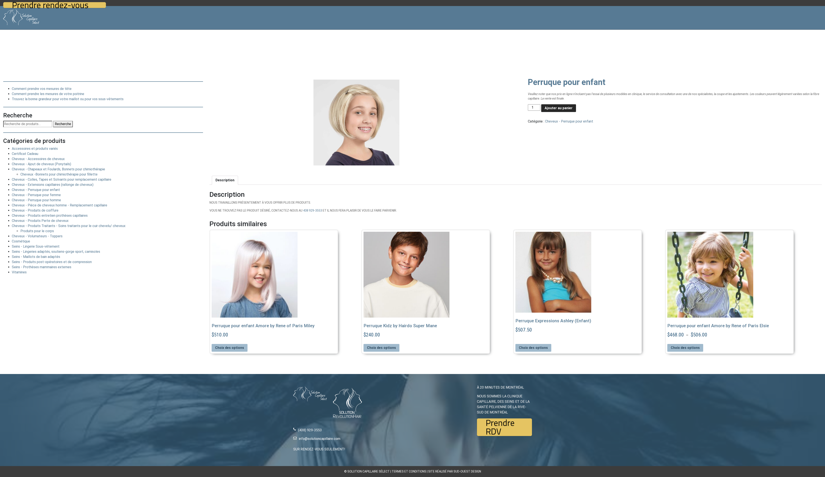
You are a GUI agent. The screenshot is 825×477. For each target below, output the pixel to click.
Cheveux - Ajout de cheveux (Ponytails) (41, 164)
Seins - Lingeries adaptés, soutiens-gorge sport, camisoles (56, 252)
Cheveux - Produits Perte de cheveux (40, 221)
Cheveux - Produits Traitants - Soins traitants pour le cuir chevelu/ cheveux (68, 226)
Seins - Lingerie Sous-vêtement (36, 246)
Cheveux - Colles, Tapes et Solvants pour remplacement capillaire (61, 179)
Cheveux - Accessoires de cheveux (38, 159)
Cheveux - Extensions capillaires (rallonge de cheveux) (52, 185)
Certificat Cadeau (25, 154)
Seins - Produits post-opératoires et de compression (52, 262)
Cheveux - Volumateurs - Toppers (37, 236)
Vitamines (19, 272)
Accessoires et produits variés (35, 149)
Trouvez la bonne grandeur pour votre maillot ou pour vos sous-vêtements (68, 99)
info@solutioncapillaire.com (319, 439)
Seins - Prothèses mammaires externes (41, 267)
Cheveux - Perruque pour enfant (36, 190)
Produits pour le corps (37, 231)
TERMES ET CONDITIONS (409, 471)
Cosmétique (21, 241)
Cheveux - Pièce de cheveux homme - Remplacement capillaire (59, 205)
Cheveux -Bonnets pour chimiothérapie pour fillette (59, 174)
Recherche (63, 124)
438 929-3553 (312, 210)
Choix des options (229, 348)
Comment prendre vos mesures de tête (42, 89)
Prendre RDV (500, 427)
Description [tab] (224, 180)
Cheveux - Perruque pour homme (36, 200)
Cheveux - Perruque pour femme (36, 195)
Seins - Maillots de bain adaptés (36, 257)
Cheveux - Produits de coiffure (35, 210)
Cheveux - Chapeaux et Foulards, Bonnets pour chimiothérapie (58, 169)
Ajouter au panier (559, 108)
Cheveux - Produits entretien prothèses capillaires (50, 216)
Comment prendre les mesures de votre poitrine (48, 94)
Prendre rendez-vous (50, 5)
